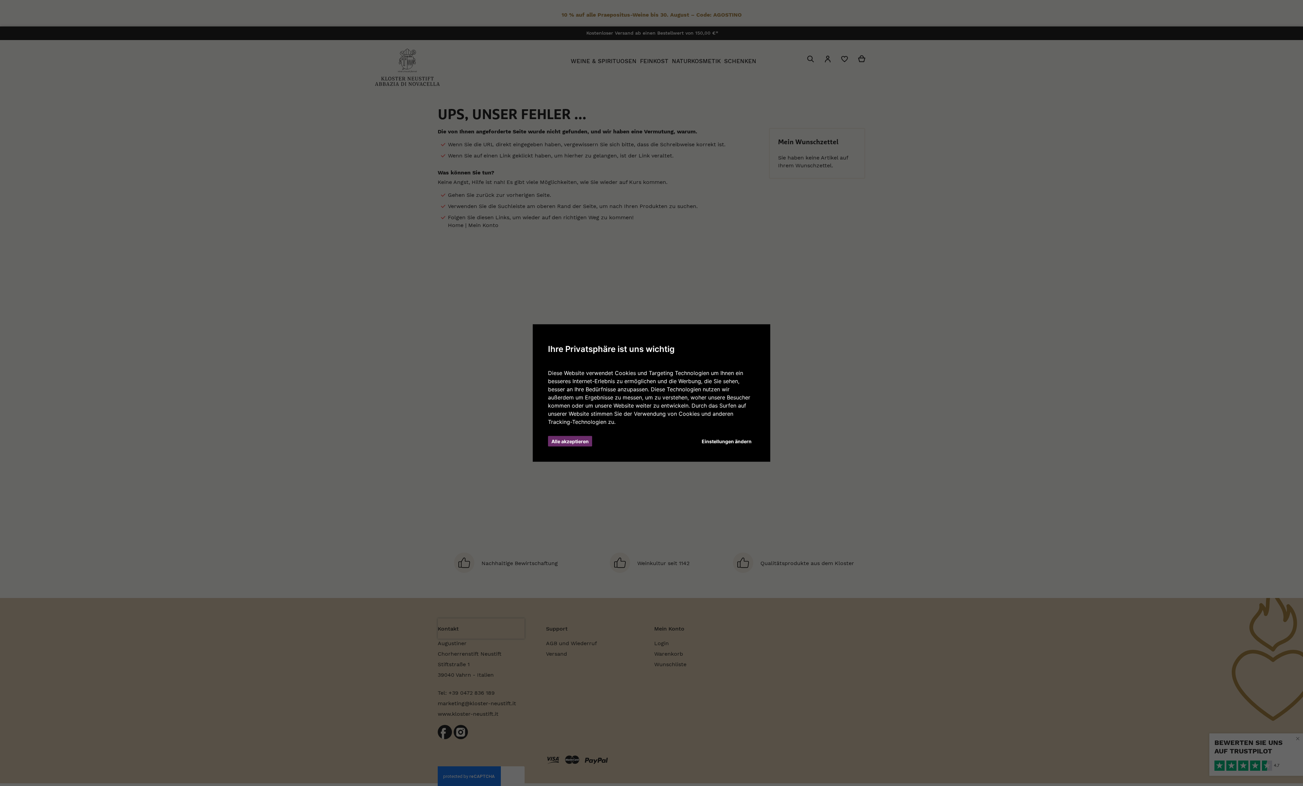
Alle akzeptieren (570, 441)
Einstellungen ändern (727, 441)
